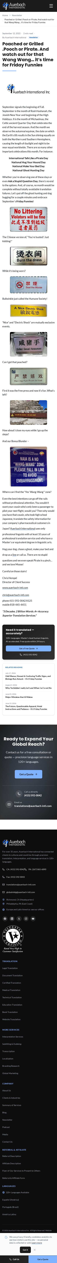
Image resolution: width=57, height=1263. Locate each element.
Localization (7, 1058)
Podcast (6, 1127)
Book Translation (10, 1012)
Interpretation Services (12, 1036)
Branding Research (10, 1066)
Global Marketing (10, 1073)
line (14, 554)
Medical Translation (11, 990)
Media (5, 1134)
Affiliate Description (11, 1163)
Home (5, 15)
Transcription (8, 1051)
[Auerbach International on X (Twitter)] (19, 918)
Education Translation (12, 1004)
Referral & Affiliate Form (13, 1178)
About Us (6, 1090)
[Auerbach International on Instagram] (26, 918)
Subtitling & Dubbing (11, 1044)
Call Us (16, 1259)
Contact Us (7, 1141)
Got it (25, 1250)
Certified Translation (11, 983)
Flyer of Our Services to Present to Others (21, 1170)
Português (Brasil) (10, 1207)
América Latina (9, 1214)
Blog (4, 1112)
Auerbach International (22, 528)
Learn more (37, 1242)
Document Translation (12, 975)
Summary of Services (11, 1105)
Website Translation (11, 1019)
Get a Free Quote (26, 648)
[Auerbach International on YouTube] (33, 918)
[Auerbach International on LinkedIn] (12, 918)
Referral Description (11, 1156)
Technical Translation (12, 997)
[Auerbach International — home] (13, 6)
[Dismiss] (34, 1250)
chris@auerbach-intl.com (15, 595)
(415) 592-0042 (30, 654)
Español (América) (10, 1199)
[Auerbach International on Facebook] (5, 918)
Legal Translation (10, 968)
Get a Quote (26, 774)
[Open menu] (51, 5)
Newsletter (17, 15)
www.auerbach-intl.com (15, 587)
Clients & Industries (11, 1098)
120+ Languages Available (17, 1192)
